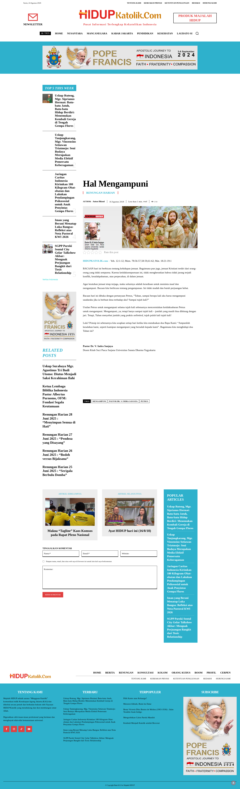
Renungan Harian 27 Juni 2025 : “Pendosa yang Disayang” (57, 438)
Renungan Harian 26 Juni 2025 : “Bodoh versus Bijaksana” (57, 455)
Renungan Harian (100, 192)
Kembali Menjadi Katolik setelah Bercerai (141, 723)
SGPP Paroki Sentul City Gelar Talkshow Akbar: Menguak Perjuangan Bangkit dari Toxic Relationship (65, 259)
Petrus (144, 401)
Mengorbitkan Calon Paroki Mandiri (139, 717)
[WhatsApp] (188, 201)
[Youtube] (29, 729)
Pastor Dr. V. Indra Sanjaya (123, 401)
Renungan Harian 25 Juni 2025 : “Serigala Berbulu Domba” (57, 471)
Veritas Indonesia (50, 279)
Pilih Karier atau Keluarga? (135, 698)
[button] (197, 33)
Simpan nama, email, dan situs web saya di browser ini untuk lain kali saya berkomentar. (79, 561)
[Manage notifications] (233, 783)
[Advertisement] (140, 104)
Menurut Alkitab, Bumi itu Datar (137, 704)
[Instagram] (14, 729)
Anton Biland (99, 201)
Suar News (169, 644)
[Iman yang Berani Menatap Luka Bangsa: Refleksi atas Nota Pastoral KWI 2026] (47, 223)
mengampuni (99, 401)
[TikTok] (21, 729)
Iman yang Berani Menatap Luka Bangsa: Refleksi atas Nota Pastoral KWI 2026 (65, 228)
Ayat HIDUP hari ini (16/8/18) (129, 531)
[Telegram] (195, 201)
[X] (182, 201)
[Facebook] (175, 201)
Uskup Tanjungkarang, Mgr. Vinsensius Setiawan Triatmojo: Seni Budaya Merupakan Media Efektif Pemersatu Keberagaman (65, 150)
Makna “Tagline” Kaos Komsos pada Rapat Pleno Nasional (70, 533)
